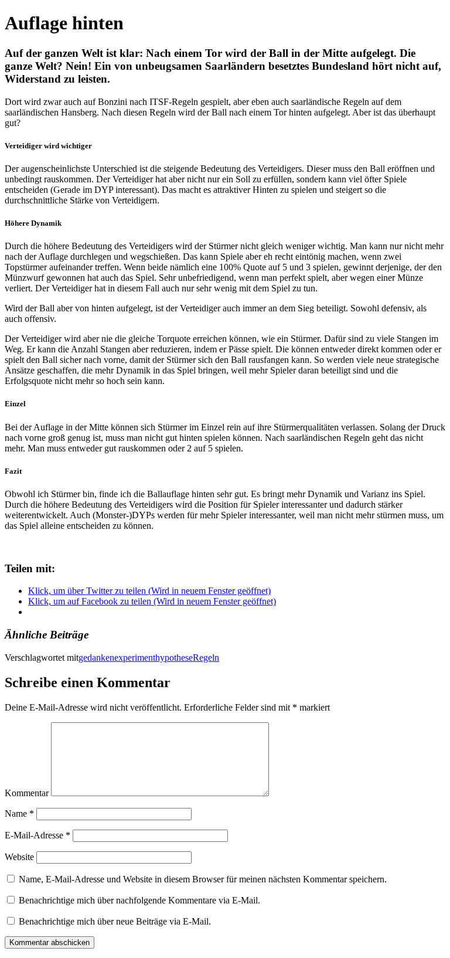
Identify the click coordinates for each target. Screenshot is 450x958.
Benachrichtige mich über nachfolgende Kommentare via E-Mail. (139, 900)
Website (19, 857)
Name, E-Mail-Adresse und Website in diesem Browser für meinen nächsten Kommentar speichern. (203, 879)
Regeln (206, 658)
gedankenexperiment (117, 658)
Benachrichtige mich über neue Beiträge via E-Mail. (115, 921)
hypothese (174, 658)
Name (19, 813)
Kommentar (27, 793)
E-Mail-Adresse (37, 835)
